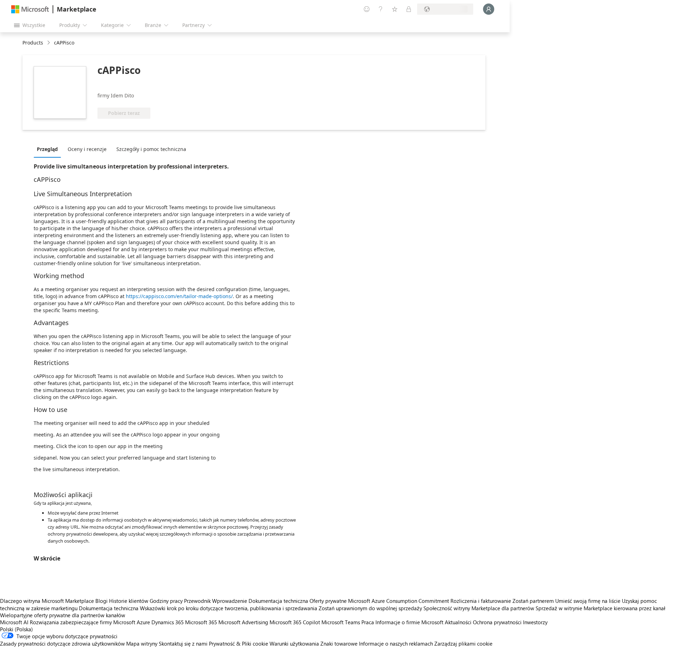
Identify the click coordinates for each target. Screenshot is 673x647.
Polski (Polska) (16, 629)
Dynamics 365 (167, 622)
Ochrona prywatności (497, 622)
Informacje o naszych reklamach (396, 643)
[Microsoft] (30, 9)
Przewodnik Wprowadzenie (215, 600)
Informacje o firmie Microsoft (409, 622)
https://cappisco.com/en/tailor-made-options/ (179, 296)
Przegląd (47, 149)
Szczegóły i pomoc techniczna (151, 149)
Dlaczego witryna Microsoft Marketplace (47, 600)
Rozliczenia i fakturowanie (480, 600)
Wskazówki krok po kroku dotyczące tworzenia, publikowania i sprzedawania (228, 608)
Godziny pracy (166, 600)
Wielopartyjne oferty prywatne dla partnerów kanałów (62, 615)
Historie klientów (128, 600)
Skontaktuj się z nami (183, 643)
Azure (143, 622)
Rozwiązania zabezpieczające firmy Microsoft (82, 622)
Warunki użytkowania (294, 643)
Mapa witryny (141, 643)
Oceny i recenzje (87, 149)
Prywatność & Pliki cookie (238, 643)
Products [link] (32, 42)
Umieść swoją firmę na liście (587, 600)
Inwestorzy (535, 622)
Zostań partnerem (533, 600)
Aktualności (458, 622)
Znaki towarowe (339, 643)
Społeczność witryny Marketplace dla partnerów (478, 608)
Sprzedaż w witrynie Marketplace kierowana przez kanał (600, 608)
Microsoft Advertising (243, 622)
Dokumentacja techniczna (278, 600)
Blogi (101, 600)
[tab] (49, 149)
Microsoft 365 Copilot (295, 622)
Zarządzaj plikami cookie (463, 643)
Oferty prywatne (328, 600)
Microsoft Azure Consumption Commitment (399, 600)
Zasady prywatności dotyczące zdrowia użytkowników (62, 643)
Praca (367, 622)
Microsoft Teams (340, 622)
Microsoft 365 (201, 622)
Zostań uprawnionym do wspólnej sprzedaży (370, 608)
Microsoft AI (14, 622)
